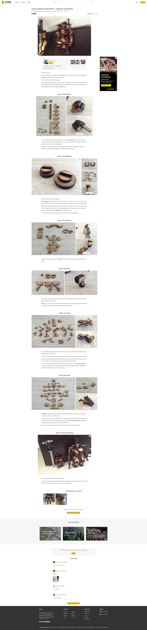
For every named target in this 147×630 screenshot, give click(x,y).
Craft (65, 617)
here (58, 80)
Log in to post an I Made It (73, 512)
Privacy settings (70, 627)
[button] (96, 14)
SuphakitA (58, 570)
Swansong (58, 594)
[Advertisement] (108, 74)
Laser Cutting (48, 11)
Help (86, 615)
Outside (73, 615)
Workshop (42, 11)
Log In (137, 2)
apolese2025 (58, 562)
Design (65, 615)
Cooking (73, 611)
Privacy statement (62, 627)
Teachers (29, 2)
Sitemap (86, 617)
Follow (51, 62)
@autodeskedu (104, 614)
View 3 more (89, 193)
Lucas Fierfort (36, 11)
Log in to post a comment (73, 603)
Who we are (87, 619)
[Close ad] (116, 58)
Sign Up (143, 2)
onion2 (57, 586)
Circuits (65, 611)
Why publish (87, 611)
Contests (23, 2)
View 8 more (86, 408)
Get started (87, 613)
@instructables (104, 611)
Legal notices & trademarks (101, 627)
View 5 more (79, 134)
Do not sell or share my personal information (85, 627)
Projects (17, 2)
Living (72, 613)
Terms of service (53, 627)
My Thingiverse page (49, 68)
